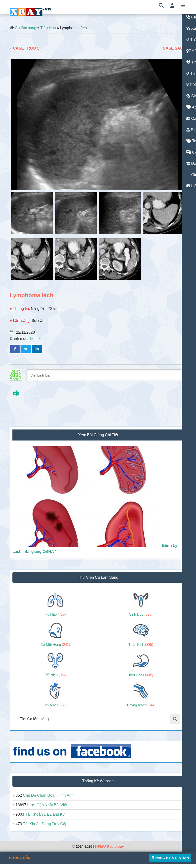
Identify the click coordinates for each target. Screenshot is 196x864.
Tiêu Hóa (48, 28)
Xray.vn (30, 12)
